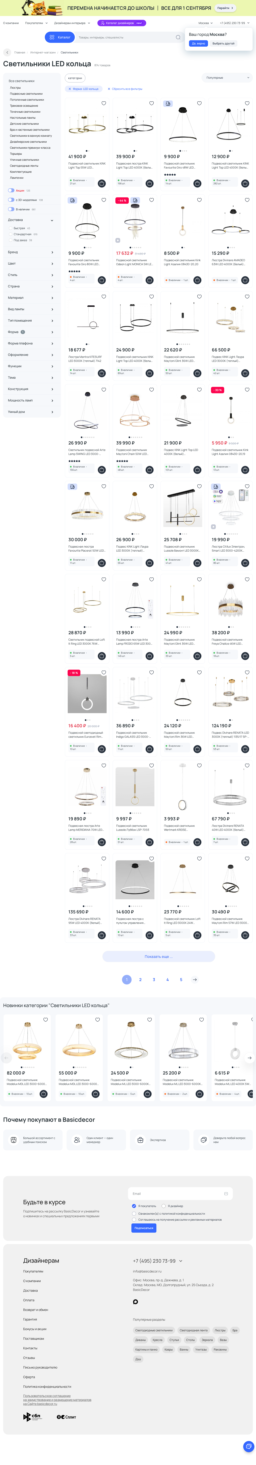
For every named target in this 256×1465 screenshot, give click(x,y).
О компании (11, 23)
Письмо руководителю (40, 1367)
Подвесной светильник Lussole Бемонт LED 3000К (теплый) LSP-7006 (181, 549)
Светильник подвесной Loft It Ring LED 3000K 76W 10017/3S (86, 642)
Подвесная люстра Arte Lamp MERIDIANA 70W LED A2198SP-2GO (85, 828)
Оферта (29, 1377)
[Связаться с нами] (248, 1446)
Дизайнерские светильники (28, 141)
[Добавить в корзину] (102, 184)
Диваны (140, 1340)
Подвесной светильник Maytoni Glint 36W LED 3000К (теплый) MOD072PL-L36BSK (182, 642)
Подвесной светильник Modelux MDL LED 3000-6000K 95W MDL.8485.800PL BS (79, 1082)
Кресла (157, 1340)
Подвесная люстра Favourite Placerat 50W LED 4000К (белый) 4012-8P (86, 549)
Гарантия (30, 1319)
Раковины (220, 1349)
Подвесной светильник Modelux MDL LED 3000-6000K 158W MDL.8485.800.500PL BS (27, 1082)
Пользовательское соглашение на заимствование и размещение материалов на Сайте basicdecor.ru (57, 1400)
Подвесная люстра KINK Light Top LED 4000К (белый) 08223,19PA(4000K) (135, 166)
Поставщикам (33, 1338)
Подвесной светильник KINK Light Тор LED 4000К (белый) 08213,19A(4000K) (230, 166)
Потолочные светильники (27, 99)
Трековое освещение (24, 105)
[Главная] (24, 37)
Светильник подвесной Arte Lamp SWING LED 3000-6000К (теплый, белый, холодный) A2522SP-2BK (86, 452)
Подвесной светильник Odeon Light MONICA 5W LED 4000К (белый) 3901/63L (134, 262)
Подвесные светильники (26, 93)
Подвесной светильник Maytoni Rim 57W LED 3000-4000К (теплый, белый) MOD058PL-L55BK (230, 921)
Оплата (28, 1300)
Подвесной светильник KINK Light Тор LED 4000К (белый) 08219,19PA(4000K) (135, 359)
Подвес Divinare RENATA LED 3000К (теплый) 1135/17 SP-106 (230, 735)
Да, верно (198, 43)
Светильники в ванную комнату (31, 135)
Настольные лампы (22, 117)
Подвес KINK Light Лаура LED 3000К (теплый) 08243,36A (132, 549)
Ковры (169, 1349)
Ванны (184, 1349)
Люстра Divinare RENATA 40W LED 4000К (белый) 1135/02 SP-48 (228, 828)
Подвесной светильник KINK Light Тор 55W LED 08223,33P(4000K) (87, 166)
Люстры (15, 87)
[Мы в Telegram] (168, 1301)
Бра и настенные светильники (30, 129)
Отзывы (29, 1358)
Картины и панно (146, 1349)
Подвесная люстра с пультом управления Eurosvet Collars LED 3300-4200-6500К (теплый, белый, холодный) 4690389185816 (133, 921)
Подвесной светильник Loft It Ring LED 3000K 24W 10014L (182, 921)
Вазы (223, 1340)
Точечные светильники (25, 111)
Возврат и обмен (35, 1309)
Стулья (174, 1340)
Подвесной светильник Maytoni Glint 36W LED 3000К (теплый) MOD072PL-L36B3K (182, 359)
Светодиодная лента (194, 1330)
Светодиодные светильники (154, 1330)
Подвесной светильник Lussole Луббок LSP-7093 (132, 828)
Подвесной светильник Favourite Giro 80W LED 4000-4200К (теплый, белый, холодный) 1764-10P (86, 262)
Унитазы (201, 1349)
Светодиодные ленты (24, 166)
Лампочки (16, 178)
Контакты (30, 1348)
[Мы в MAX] (135, 1301)
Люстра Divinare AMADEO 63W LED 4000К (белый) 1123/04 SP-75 (228, 262)
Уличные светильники (24, 160)
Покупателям (33, 1271)
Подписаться (144, 1228)
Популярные (215, 77)
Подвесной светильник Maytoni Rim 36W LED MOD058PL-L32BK (179, 735)
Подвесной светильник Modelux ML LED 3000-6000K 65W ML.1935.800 (182, 1082)
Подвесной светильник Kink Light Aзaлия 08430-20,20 (182, 262)
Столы (190, 1340)
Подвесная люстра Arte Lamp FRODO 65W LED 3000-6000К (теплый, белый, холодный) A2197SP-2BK (135, 642)
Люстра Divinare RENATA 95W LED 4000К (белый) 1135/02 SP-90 (84, 921)
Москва (204, 23)
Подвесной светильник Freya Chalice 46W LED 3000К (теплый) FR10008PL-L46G (230, 642)
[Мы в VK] (151, 1301)
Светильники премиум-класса (30, 148)
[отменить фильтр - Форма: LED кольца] (69, 88)
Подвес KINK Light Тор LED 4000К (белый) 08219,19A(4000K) (181, 452)
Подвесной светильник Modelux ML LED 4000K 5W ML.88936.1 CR (232, 1082)
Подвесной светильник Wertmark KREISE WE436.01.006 (179, 828)
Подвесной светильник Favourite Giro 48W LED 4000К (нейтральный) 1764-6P (182, 166)
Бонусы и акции (34, 1329)
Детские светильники (24, 123)
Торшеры (16, 154)
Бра (235, 1330)
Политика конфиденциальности (47, 1386)
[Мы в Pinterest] (143, 1301)
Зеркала (207, 1340)
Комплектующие (21, 172)
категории (75, 78)
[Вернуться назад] (7, 52)
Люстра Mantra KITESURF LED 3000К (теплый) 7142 (85, 359)
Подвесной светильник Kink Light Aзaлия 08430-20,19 (230, 452)
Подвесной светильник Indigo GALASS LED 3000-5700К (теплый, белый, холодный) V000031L (132, 735)
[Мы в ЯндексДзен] (160, 1301)
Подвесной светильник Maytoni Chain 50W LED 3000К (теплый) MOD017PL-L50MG (134, 452)
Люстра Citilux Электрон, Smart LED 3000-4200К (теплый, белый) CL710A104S (228, 549)
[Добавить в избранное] (103, 103)
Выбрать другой (223, 43)
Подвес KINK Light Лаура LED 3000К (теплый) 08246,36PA (228, 359)
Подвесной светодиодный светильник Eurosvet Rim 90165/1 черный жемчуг (85, 735)
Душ (138, 1359)
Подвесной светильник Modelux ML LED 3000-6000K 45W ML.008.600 (130, 1082)
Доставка (30, 1290)
